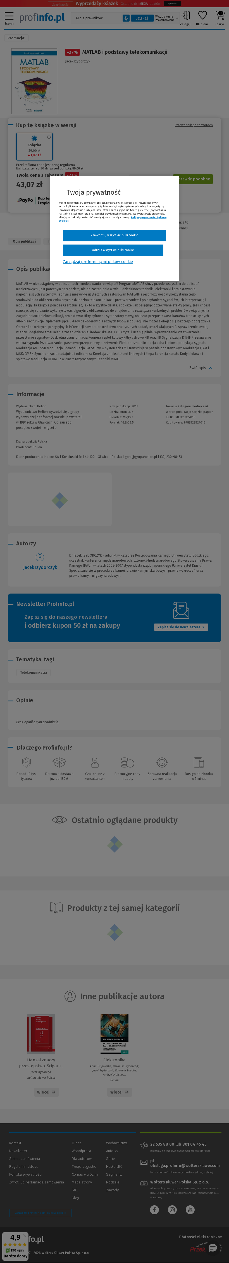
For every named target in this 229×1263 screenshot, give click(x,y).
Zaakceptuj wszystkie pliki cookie (115, 235)
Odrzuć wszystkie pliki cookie (113, 250)
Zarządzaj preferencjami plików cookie (98, 261)
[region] (114, 228)
